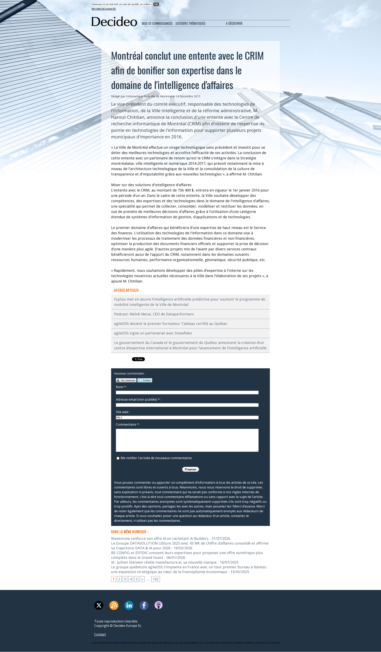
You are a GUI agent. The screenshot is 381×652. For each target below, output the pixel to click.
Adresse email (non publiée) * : (138, 399)
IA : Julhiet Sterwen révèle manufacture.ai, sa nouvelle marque (164, 562)
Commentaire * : (128, 424)
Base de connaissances (157, 23)
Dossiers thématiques (190, 23)
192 (156, 579)
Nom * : (121, 387)
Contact (100, 634)
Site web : (123, 412)
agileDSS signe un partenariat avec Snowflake (153, 333)
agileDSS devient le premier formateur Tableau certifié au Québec (170, 323)
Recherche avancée (104, 9)
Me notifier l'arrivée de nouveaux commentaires (156, 458)
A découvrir (234, 23)
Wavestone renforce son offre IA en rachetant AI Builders (159, 538)
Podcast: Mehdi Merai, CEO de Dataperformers (154, 314)
